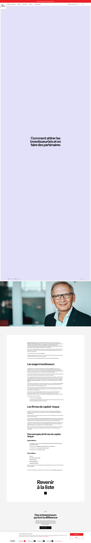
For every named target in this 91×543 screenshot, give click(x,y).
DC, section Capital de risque (35, 457)
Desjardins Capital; (33, 459)
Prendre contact (38, 4)
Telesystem (40, 449)
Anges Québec (38, 397)
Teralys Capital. (31, 466)
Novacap (31, 456)
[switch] (34, 541)
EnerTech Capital (45, 447)
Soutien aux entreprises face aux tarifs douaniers (45, 1)
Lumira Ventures (52, 446)
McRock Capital (35, 444)
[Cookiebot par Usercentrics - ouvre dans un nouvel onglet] (12, 541)
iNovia (42, 443)
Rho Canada (50, 443)
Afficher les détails (58, 541)
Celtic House (45, 443)
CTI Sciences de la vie (45, 446)
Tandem (43, 449)
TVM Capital (38, 446)
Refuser (76, 537)
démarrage (52, 368)
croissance (43, 353)
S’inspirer (19, 4)
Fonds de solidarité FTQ (34, 461)
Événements (25, 4)
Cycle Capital (39, 447)
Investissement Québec (34, 463)
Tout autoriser (76, 534)
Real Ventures (55, 443)
